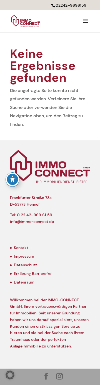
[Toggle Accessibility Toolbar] (12, 179)
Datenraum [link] (24, 282)
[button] (85, 24)
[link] (25, 21)
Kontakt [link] (21, 247)
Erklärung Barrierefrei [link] (33, 273)
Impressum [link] (24, 256)
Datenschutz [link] (25, 264)
